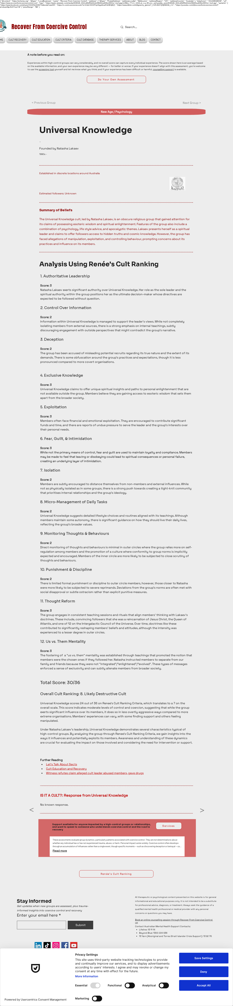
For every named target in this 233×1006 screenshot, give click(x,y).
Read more (60, 850)
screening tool (46, 69)
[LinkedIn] (38, 945)
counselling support (163, 69)
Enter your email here (37, 915)
